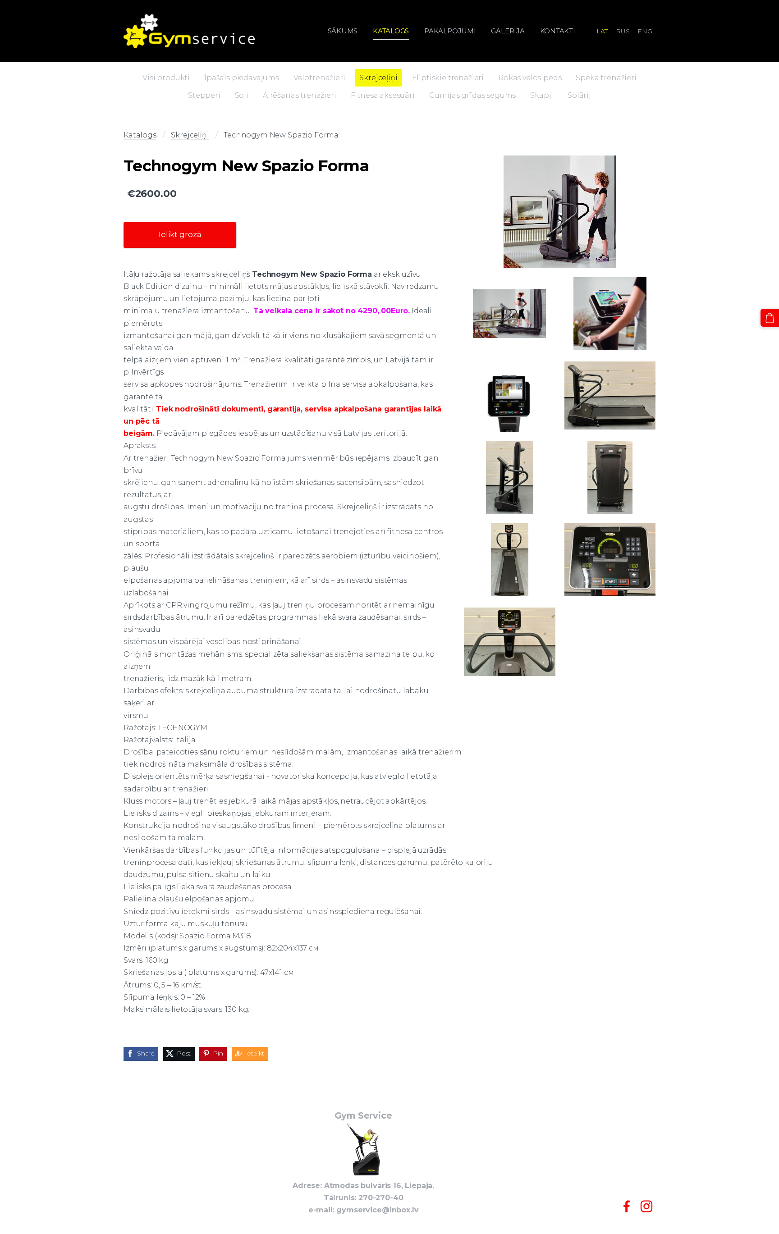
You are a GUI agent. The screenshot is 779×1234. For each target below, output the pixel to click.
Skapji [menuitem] (541, 95)
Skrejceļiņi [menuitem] (378, 77)
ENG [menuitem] (644, 31)
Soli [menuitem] (241, 95)
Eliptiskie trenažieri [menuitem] (448, 77)
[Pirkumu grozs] (770, 318)
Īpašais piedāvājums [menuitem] (241, 77)
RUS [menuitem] (623, 31)
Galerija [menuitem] (507, 31)
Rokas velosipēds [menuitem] (529, 77)
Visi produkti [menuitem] (166, 77)
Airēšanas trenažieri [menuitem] (299, 95)
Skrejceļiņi (190, 135)
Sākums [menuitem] (343, 31)
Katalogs (140, 135)
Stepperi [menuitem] (204, 95)
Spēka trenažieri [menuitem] (606, 77)
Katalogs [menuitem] (391, 31)
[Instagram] (646, 1206)
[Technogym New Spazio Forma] (559, 211)
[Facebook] (627, 1206)
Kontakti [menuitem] (557, 31)
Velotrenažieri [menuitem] (319, 77)
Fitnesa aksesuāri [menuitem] (383, 95)
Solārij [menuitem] (579, 95)
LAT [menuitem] (602, 31)
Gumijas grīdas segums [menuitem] (472, 95)
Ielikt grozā (180, 234)
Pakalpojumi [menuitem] (450, 31)
